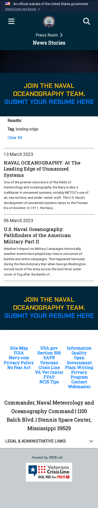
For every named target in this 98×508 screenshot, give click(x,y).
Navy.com (19, 357)
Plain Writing (79, 367)
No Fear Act (19, 367)
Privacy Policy (19, 362)
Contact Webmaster (79, 384)
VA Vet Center (49, 372)
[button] (23, 9)
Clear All (15, 137)
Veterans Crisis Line (49, 365)
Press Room (47, 35)
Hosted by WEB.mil (47, 457)
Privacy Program (79, 374)
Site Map (19, 348)
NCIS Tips (49, 381)
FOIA (19, 352)
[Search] (87, 21)
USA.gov (49, 348)
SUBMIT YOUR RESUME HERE (49, 102)
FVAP (49, 377)
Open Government (79, 360)
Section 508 (49, 352)
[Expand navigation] (11, 21)
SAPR (49, 357)
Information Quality (79, 350)
